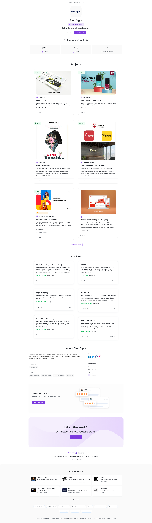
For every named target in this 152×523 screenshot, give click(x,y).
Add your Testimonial (38, 402)
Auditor (90, 506)
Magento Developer (100, 506)
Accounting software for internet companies (105, 518)
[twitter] (93, 357)
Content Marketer (86, 511)
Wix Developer (112, 506)
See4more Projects (76, 244)
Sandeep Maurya (42, 477)
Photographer (75, 511)
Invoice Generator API (56, 518)
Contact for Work (81, 32)
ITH (69, 488)
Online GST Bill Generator (42, 518)
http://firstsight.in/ (92, 369)
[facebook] (96, 357)
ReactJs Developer (64, 506)
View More (76, 499)
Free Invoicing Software (86, 518)
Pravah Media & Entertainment (46, 488)
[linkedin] (89, 357)
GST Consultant (52, 506)
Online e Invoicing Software (71, 518)
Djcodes (102, 477)
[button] (76, 24)
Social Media (34, 367)
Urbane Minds (104, 488)
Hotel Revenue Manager (78, 506)
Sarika (70, 477)
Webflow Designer (39, 506)
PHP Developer (64, 511)
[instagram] (100, 357)
